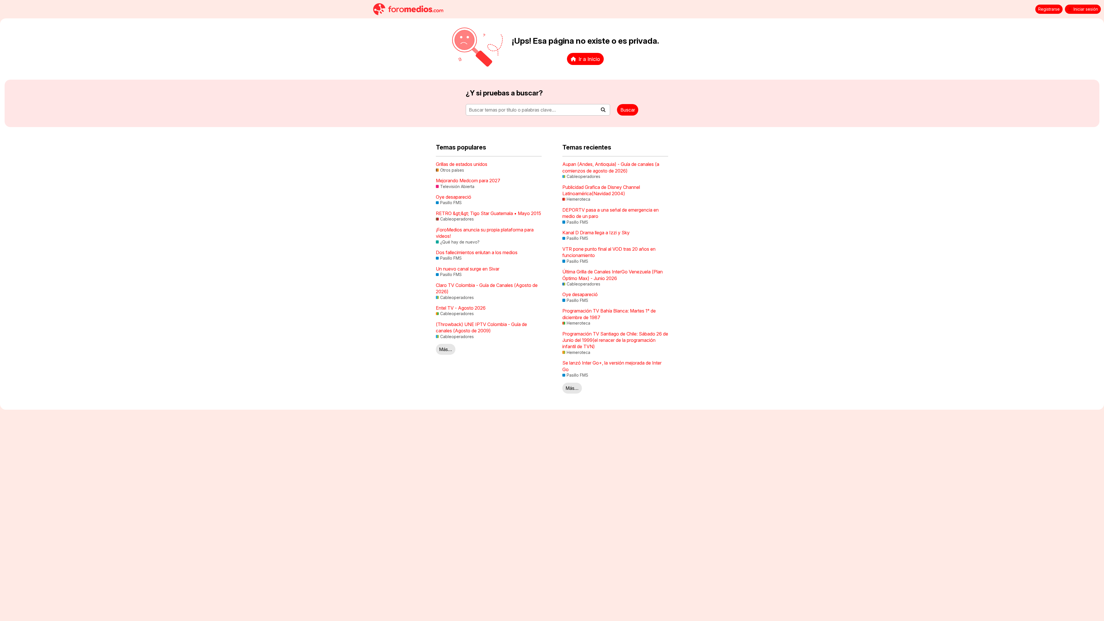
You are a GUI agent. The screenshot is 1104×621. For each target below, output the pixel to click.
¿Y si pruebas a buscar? (504, 93)
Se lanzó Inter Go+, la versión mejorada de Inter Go (612, 366)
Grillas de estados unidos (461, 164)
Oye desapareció (453, 197)
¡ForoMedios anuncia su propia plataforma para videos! (485, 233)
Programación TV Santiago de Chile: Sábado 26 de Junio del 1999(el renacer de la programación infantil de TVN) (615, 340)
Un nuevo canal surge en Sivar (467, 269)
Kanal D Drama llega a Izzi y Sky (596, 232)
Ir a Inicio (589, 59)
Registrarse (1049, 9)
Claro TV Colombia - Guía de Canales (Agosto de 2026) (487, 288)
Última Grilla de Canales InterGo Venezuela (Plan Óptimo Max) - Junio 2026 (612, 275)
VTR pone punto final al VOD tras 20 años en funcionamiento (609, 252)
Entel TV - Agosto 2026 (461, 308)
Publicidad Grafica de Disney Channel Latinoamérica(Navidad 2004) (601, 190)
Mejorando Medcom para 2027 (468, 180)
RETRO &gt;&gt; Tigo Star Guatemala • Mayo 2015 (488, 213)
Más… (445, 349)
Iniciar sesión (1086, 9)
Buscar (627, 110)
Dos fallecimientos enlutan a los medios (477, 252)
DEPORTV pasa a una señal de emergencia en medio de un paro (610, 213)
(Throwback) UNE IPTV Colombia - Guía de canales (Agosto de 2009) (481, 327)
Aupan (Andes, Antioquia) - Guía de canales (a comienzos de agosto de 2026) (610, 167)
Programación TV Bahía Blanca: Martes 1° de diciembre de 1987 (609, 314)
